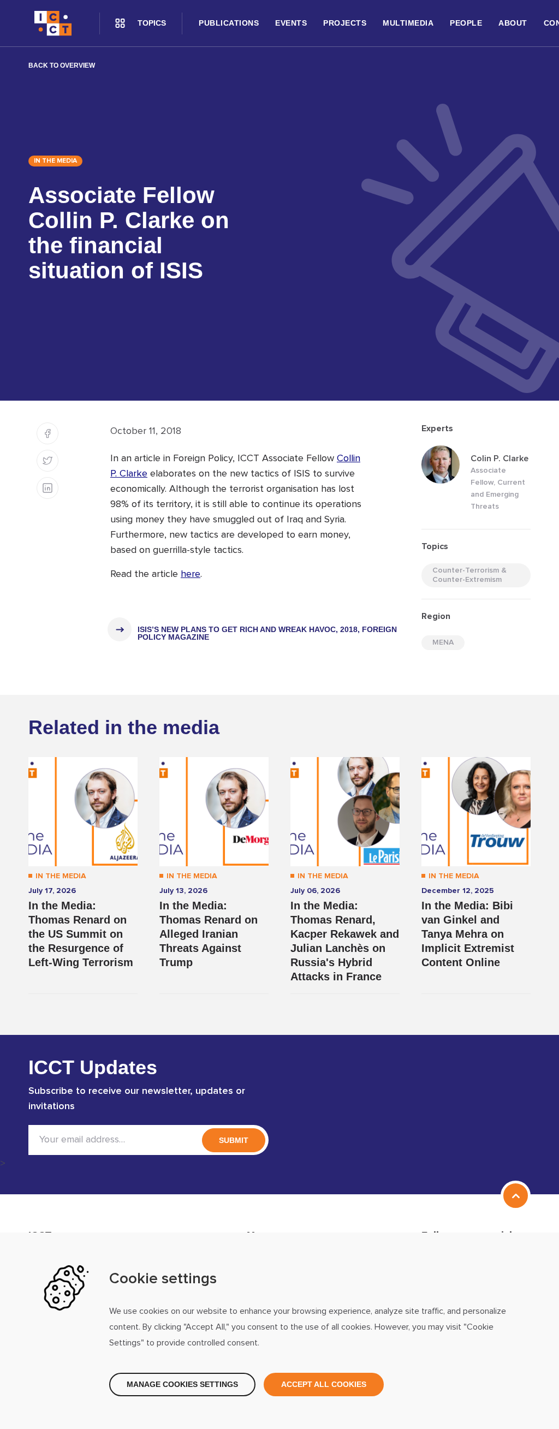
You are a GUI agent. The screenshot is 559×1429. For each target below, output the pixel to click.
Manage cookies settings (182, 1384)
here (190, 574)
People (466, 23)
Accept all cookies (323, 1384)
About (512, 23)
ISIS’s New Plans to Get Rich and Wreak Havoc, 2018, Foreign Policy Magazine (267, 633)
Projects (344, 23)
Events (291, 23)
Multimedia (408, 23)
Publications (229, 23)
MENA (443, 642)
